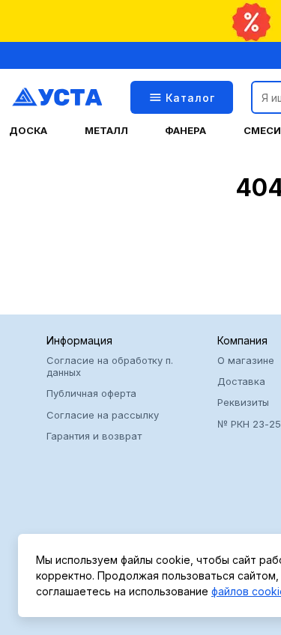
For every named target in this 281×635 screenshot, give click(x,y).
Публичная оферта (91, 393)
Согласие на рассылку (102, 415)
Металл (106, 131)
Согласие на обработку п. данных (109, 366)
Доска (28, 131)
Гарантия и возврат (94, 436)
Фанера (185, 131)
